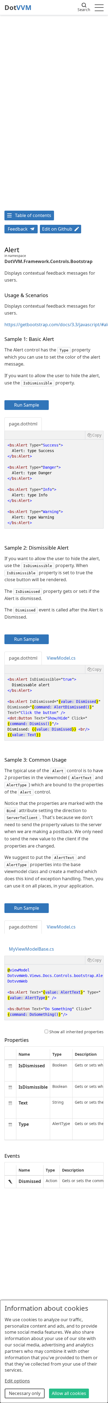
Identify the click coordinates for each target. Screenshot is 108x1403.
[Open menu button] (99, 7)
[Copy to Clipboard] (94, 435)
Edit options (17, 1381)
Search (84, 9)
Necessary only (24, 1393)
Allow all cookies (69, 1393)
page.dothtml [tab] (23, 424)
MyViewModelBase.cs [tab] (31, 949)
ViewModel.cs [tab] (61, 658)
